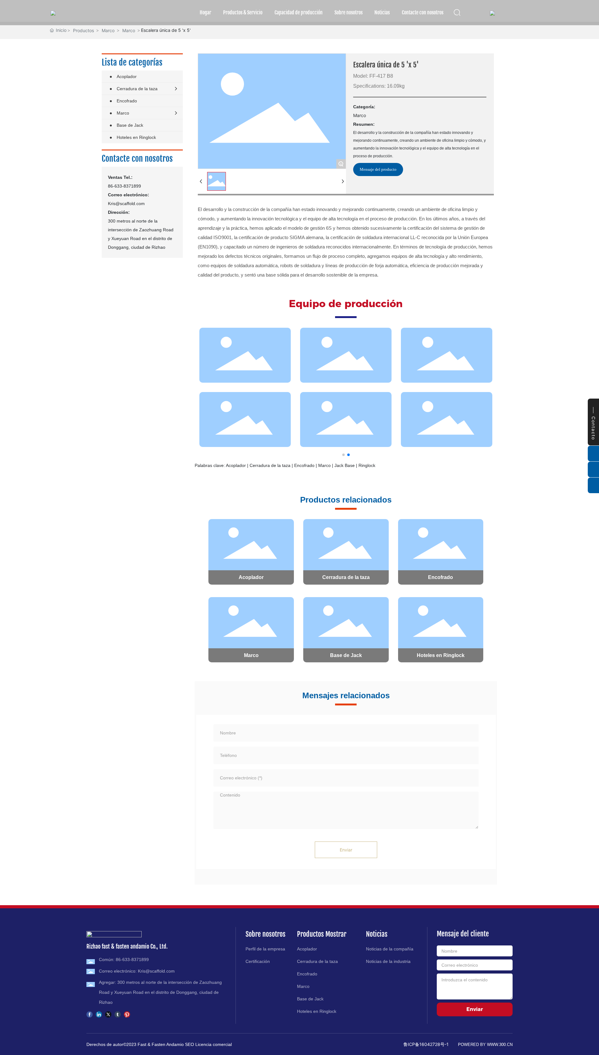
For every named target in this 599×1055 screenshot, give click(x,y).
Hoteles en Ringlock (441, 655)
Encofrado (440, 577)
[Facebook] (89, 1014)
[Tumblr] (117, 1014)
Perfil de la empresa (265, 948)
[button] (343, 455)
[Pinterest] (127, 1014)
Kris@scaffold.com (126, 203)
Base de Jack (346, 655)
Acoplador (251, 577)
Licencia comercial (213, 1044)
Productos (83, 30)
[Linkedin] (99, 1014)
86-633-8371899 (124, 186)
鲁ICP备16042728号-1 (426, 1044)
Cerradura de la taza (346, 577)
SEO (190, 1044)
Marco (108, 30)
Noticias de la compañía (389, 948)
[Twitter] (108, 1014)
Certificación (258, 961)
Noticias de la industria (388, 961)
